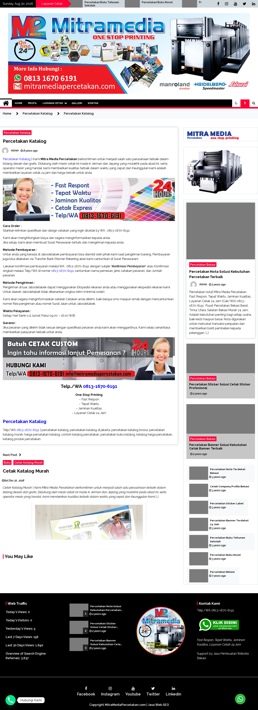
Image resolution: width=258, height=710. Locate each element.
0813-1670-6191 (100, 386)
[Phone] (10, 700)
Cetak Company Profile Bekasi (229, 486)
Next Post (10, 455)
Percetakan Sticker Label (226, 503)
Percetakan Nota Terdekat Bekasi (227, 471)
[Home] (6, 103)
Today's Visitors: (18, 620)
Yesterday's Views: (20, 628)
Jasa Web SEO (158, 705)
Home (18, 103)
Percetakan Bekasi (175, 2)
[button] (236, 103)
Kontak (93, 103)
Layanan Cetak (53, 103)
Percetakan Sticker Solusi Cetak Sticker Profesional (219, 386)
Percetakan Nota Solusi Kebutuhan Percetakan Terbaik (105, 608)
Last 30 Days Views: (20, 645)
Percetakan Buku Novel (121, 2)
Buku (7, 462)
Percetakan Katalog (17, 132)
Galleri (77, 103)
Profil (32, 103)
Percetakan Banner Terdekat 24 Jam (229, 522)
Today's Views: (17, 612)
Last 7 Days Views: (19, 637)
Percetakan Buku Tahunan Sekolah (227, 539)
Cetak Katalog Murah (28, 462)
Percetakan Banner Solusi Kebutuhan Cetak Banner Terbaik (218, 446)
